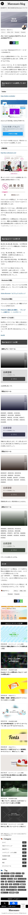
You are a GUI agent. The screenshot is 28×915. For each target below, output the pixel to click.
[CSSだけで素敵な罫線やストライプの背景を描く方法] (14, 634)
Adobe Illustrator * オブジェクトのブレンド (13, 293)
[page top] (23, 906)
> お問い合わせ (11, 906)
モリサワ (18, 873)
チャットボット (5, 876)
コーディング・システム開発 (13, 852)
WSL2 (12, 876)
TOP (2, 833)
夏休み (12, 873)
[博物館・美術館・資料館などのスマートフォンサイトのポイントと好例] (14, 686)
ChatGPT (6, 873)
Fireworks (23, 32)
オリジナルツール (13, 866)
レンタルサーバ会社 (11, 889)
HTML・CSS (10, 32)
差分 (17, 892)
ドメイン (3, 878)
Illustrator (17, 32)
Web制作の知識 (13, 855)
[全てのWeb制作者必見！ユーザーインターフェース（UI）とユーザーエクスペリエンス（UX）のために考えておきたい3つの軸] (14, 711)
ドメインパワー (22, 889)
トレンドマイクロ (20, 881)
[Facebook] (14, 42)
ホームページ (21, 887)
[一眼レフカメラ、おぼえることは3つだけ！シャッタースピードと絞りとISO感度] (14, 789)
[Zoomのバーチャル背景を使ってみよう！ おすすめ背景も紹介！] (14, 660)
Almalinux (16, 884)
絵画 (15, 878)
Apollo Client (12, 887)
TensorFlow (4, 887)
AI (1, 873)
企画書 (3, 889)
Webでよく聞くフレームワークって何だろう (13, 826)
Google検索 (11, 881)
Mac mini (10, 878)
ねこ (2, 881)
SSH (11, 884)
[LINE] (16, 42)
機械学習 (23, 884)
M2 (23, 873)
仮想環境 (12, 892)
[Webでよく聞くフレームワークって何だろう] (14, 814)
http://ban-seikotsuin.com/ (8, 153)
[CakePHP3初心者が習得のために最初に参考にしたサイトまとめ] (14, 763)
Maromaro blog (16, 4)
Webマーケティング (13, 845)
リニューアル (19, 876)
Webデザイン (5, 590)
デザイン (3, 32)
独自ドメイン (4, 892)
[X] (11, 42)
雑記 (13, 862)
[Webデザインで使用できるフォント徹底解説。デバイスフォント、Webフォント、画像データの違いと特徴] (14, 737)
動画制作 (13, 859)
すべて (13, 842)
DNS (6, 884)
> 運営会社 (3, 906)
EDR (2, 884)
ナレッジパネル (22, 878)
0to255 (3, 335)
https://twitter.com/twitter (8, 96)
